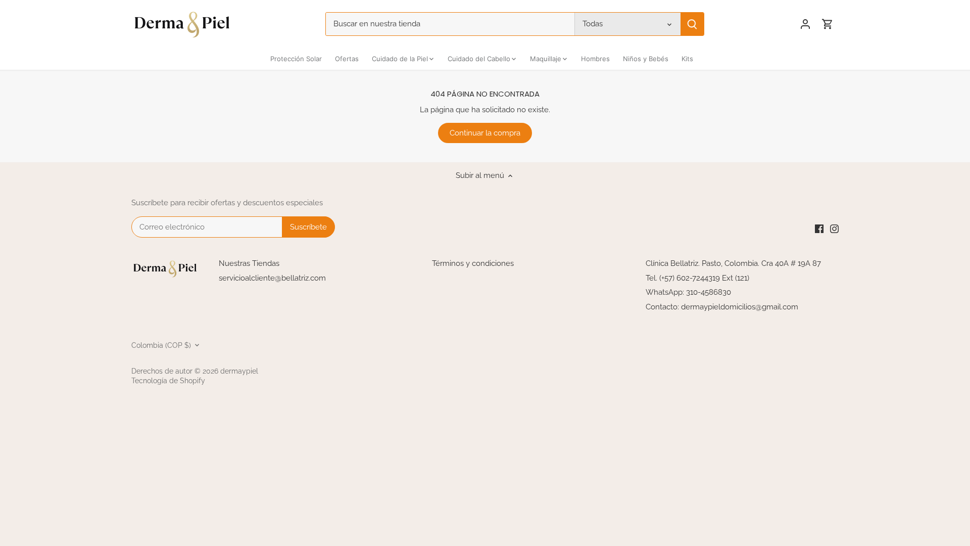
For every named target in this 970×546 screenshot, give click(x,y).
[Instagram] (834, 228)
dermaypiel (239, 371)
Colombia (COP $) (161, 345)
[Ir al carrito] (827, 24)
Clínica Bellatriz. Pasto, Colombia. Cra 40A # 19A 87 (733, 263)
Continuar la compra (485, 133)
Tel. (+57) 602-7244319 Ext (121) (697, 278)
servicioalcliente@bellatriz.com (272, 278)
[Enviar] (692, 24)
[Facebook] (819, 228)
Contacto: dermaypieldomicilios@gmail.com (722, 306)
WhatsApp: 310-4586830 (688, 292)
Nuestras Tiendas (249, 263)
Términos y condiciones (473, 263)
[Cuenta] (805, 24)
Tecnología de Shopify (168, 381)
